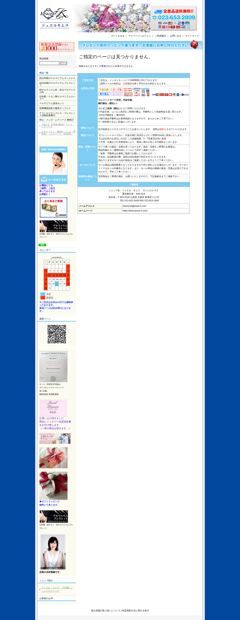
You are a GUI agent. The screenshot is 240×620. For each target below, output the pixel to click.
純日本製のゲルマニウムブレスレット (57, 84)
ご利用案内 (160, 36)
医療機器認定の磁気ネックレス (55, 108)
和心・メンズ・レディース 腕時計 (56, 120)
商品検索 (43, 58)
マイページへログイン (139, 36)
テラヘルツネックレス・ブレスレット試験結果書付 (57, 114)
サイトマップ (192, 36)
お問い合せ (175, 36)
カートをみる (117, 36)
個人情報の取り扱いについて (105, 610)
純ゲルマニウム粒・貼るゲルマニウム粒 (57, 90)
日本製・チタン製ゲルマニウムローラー (57, 97)
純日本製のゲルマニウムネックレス (57, 78)
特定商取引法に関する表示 (135, 610)
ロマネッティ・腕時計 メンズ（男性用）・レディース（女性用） (58, 132)
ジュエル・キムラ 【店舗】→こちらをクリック (57, 589)
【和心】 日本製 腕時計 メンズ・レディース (57, 125)
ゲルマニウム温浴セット (51, 103)
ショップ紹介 (46, 580)
